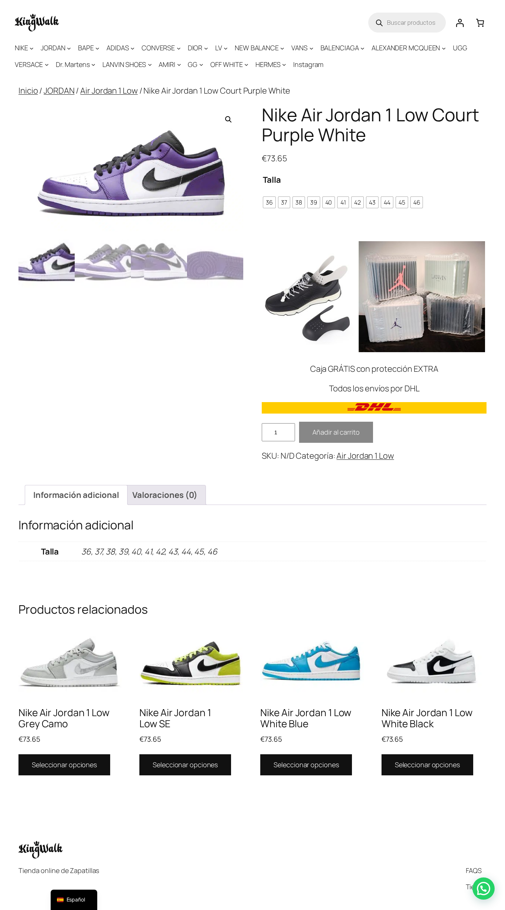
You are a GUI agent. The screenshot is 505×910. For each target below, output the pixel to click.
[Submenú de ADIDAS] (133, 48)
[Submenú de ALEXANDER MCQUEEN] (444, 48)
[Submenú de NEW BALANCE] (282, 48)
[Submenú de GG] (201, 65)
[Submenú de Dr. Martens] (93, 65)
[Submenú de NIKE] (32, 48)
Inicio (28, 90)
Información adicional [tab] (76, 494)
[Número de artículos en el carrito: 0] (480, 23)
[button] (228, 119)
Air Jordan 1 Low (109, 90)
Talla (272, 179)
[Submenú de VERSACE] (47, 65)
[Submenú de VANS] (311, 48)
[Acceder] (460, 23)
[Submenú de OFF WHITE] (246, 65)
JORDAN (59, 90)
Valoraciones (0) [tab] (164, 494)
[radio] (269, 202)
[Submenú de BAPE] (97, 48)
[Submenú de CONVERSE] (179, 48)
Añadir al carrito (335, 432)
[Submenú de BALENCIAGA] (362, 48)
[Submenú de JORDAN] (69, 48)
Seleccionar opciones (64, 764)
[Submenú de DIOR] (206, 48)
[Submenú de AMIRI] (179, 65)
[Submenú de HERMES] (284, 65)
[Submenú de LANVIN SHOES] (150, 65)
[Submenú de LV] (226, 48)
